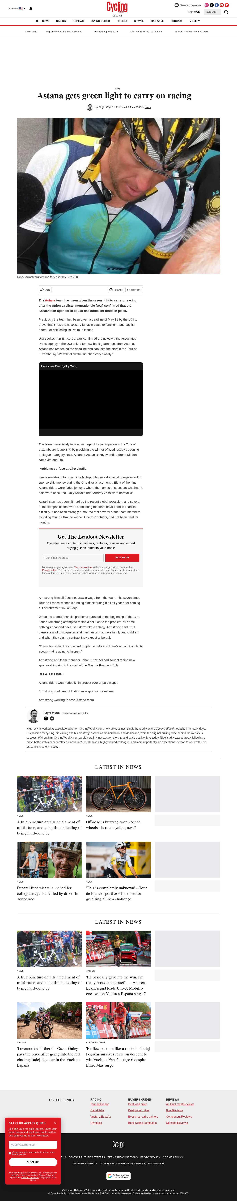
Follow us (117, 290)
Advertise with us (85, 1163)
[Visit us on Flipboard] (227, 5)
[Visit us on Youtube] (222, 5)
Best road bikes (137, 1104)
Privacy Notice (49, 570)
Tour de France (99, 1104)
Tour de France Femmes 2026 (191, 31)
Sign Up (33, 1162)
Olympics (96, 1122)
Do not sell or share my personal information (132, 1163)
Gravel (139, 21)
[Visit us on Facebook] (217, 5)
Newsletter (136, 290)
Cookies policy (173, 1157)
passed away (183, 737)
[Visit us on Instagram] (207, 5)
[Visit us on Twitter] (212, 5)
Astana (50, 300)
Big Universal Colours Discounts (63, 31)
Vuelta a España (100, 1116)
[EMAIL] (53, 718)
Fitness (122, 21)
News (45, 21)
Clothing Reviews (177, 1122)
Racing (61, 21)
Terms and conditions (123, 1157)
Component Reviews (179, 1116)
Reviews (78, 21)
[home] (37, 21)
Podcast (177, 21)
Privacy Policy (45, 1175)
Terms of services (83, 567)
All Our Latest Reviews (180, 1104)
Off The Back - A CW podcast (146, 31)
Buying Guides (100, 21)
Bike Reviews (174, 1110)
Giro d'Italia (97, 1110)
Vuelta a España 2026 (106, 31)
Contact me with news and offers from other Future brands (33, 1153)
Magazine (157, 21)
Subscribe (211, 12)
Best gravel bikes (138, 1110)
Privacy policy (150, 1157)
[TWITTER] (47, 718)
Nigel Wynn (106, 107)
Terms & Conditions (30, 1177)
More (193, 21)
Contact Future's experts (87, 1157)
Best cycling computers (142, 1122)
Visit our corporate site (163, 1190)
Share (47, 290)
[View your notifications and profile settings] (30, 8)
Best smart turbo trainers (143, 1116)
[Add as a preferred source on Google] (118, 1176)
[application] (91, 399)
